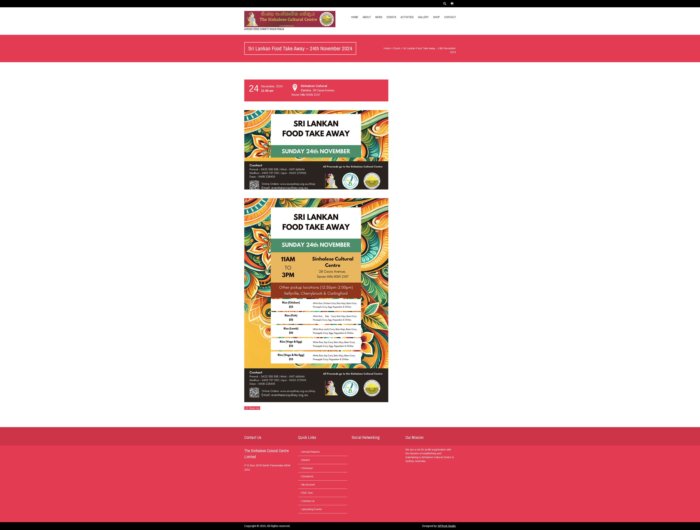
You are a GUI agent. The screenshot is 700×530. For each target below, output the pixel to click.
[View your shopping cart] (452, 3)
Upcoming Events (312, 509)
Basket (306, 460)
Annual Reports (311, 451)
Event (397, 48)
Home (354, 17)
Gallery (423, 17)
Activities (407, 17)
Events (391, 17)
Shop (436, 17)
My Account (308, 484)
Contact (450, 17)
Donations (308, 476)
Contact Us (308, 501)
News (378, 17)
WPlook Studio (447, 525)
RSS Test (307, 492)
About (367, 17)
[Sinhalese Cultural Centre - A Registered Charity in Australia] (275, 19)
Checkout (307, 468)
